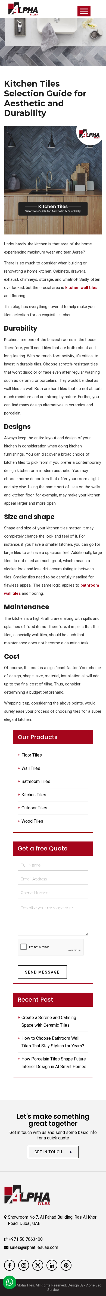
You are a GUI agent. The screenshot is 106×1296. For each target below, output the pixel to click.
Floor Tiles (31, 755)
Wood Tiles (32, 821)
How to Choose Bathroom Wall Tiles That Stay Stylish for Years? (52, 1042)
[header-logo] (28, 9)
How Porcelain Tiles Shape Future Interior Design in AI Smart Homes (53, 1062)
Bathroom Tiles (35, 781)
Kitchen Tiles (33, 794)
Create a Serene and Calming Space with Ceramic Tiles (48, 1021)
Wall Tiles (30, 768)
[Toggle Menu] (84, 11)
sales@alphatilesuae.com (33, 1247)
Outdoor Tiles (34, 807)
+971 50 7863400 (25, 1239)
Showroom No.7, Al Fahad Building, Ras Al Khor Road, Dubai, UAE (52, 1220)
